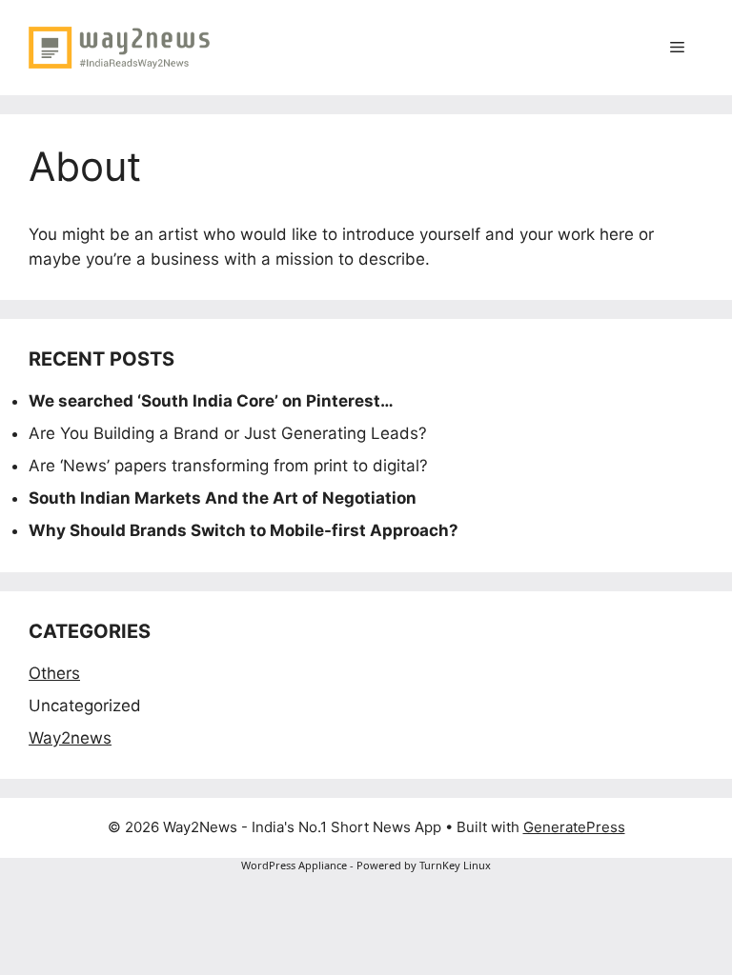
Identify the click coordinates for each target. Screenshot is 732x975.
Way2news (70, 737)
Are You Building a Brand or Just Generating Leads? (228, 433)
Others (54, 673)
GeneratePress (574, 827)
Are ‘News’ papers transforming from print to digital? (228, 465)
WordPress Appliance (294, 865)
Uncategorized (85, 705)
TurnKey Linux (455, 865)
